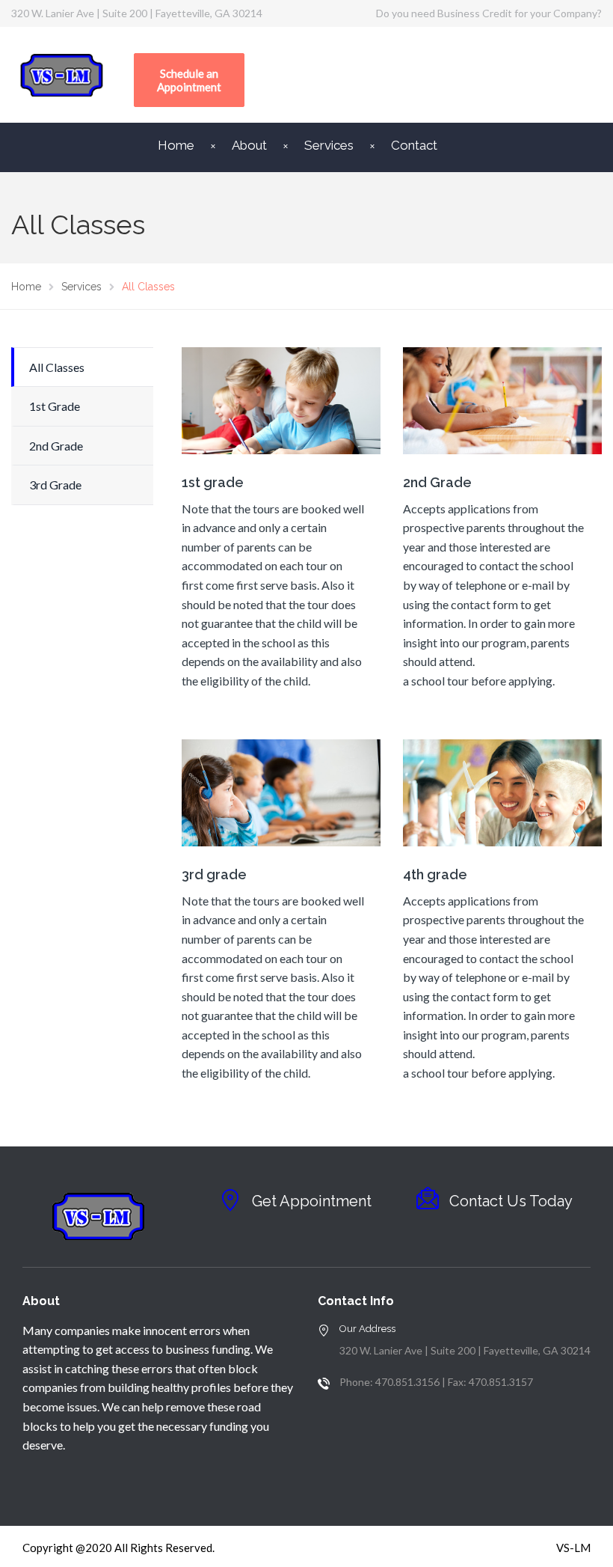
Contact (414, 145)
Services (329, 145)
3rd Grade (55, 484)
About (249, 145)
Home (176, 145)
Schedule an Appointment (189, 80)
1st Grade (54, 406)
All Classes (56, 367)
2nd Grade (56, 446)
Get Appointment (312, 1201)
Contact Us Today (511, 1201)
